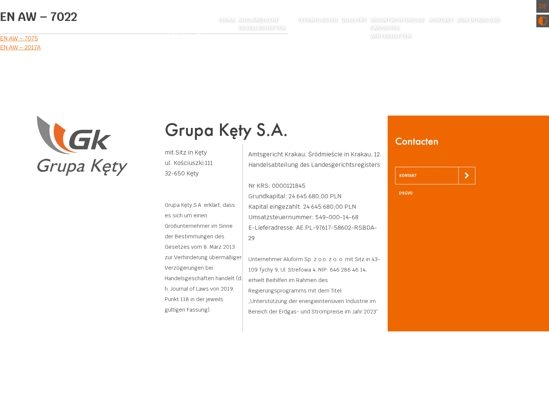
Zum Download (478, 19)
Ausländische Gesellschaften (261, 23)
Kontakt (441, 19)
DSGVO (406, 193)
